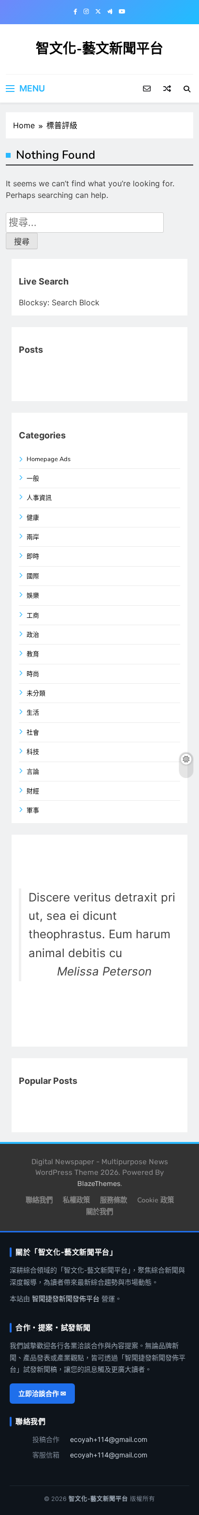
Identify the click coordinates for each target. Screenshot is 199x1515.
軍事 (33, 810)
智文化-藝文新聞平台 (99, 49)
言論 (33, 771)
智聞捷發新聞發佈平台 (66, 1298)
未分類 (36, 693)
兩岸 (33, 537)
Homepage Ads (49, 459)
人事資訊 (39, 498)
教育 (33, 654)
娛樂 (33, 595)
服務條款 (113, 1200)
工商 (33, 615)
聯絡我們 (39, 1200)
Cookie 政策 (155, 1200)
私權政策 (76, 1200)
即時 (33, 556)
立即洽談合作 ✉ (42, 1393)
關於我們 (99, 1211)
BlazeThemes (98, 1184)
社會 (33, 732)
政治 (33, 634)
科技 (33, 752)
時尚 (33, 674)
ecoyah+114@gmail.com (108, 1439)
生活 (33, 712)
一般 (33, 478)
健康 (33, 517)
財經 (33, 791)
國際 (33, 576)
